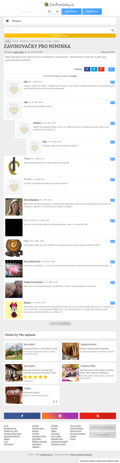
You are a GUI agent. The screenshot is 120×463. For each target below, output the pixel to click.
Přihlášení (92, 11)
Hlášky (53, 431)
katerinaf (18, 52)
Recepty (35, 431)
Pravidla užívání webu (12, 433)
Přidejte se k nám (11, 431)
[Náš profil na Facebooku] (22, 416)
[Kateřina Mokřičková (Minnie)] (14, 309)
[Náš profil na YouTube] (98, 416)
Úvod (15, 40)
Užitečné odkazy (76, 428)
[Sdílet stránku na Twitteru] (94, 69)
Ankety (73, 439)
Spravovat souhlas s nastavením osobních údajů (99, 460)
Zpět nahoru (9, 444)
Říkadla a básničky (39, 441)
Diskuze (24, 40)
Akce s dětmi (56, 436)
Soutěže (73, 436)
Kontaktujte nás (10, 428)
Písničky (54, 428)
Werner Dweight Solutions (81, 454)
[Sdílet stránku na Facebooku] (87, 69)
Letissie (37, 122)
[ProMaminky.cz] (60, 4)
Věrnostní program (77, 433)
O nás (6, 425)
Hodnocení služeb (58, 444)
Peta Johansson (31, 199)
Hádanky (35, 447)
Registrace (71, 11)
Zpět (7, 41)
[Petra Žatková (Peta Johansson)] (14, 207)
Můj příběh (36, 439)
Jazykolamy (36, 444)
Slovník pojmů (75, 431)
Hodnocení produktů (59, 441)
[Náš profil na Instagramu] (60, 416)
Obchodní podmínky (12, 436)
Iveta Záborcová (32, 261)
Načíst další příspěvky (60, 323)
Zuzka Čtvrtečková (33, 281)
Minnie (27, 302)
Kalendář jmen (57, 439)
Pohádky (54, 425)
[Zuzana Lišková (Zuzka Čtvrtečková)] (14, 289)
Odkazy (7, 439)
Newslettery (102, 434)
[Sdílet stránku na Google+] (101, 69)
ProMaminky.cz (46, 454)
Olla (26, 81)
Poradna (35, 433)
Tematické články (39, 436)
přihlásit (73, 76)
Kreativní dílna (38, 428)
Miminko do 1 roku (41, 40)
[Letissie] (24, 129)
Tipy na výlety (75, 425)
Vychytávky (55, 433)
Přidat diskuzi (61, 35)
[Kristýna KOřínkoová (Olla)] (14, 89)
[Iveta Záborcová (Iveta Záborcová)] (14, 268)
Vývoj (56, 40)
